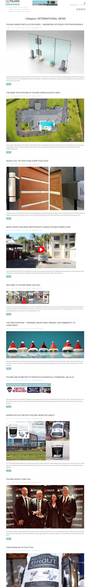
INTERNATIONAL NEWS (26, 27)
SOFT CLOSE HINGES (16, 27)
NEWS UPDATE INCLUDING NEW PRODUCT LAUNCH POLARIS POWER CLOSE (38, 227)
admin (8, 27)
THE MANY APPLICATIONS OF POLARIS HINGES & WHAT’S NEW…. (33, 93)
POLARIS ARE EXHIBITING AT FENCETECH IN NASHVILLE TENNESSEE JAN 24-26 (40, 377)
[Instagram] (82, 9)
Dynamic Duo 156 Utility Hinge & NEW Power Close (27, 161)
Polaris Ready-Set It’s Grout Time (19, 547)
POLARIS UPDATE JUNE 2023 (18, 479)
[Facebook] (80, 9)
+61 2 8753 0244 (81, 5)
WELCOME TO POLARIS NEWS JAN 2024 (23, 285)
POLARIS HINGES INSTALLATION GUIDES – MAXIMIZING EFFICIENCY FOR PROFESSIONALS (44, 24)
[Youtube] (84, 9)
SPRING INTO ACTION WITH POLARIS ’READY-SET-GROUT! (30, 415)
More (9, 84)
